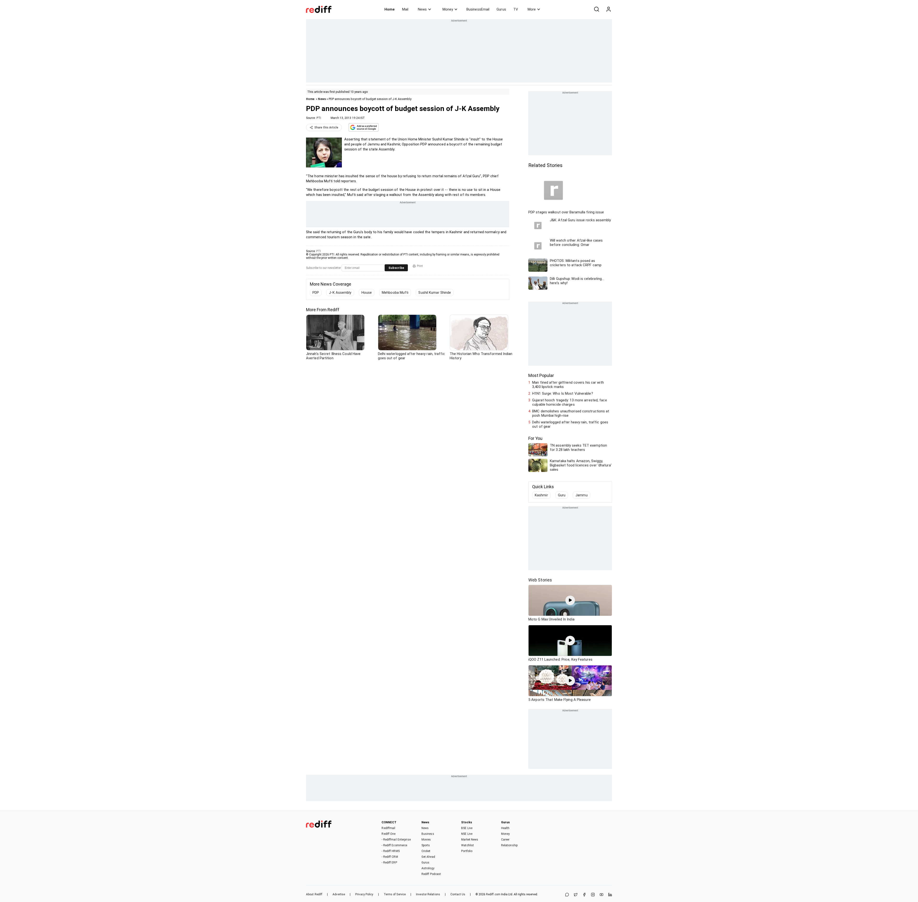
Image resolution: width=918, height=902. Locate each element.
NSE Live (466, 834)
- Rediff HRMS (390, 851)
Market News (469, 839)
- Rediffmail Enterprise (396, 839)
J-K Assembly (340, 292)
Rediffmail (388, 828)
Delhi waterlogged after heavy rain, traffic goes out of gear (570, 424)
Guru (561, 495)
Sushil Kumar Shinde (434, 292)
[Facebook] (584, 895)
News (422, 9)
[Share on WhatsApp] (567, 895)
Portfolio (466, 851)
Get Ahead (428, 856)
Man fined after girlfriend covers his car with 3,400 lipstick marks (568, 384)
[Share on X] (576, 895)
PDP (315, 292)
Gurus (501, 9)
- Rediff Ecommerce (394, 845)
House (366, 292)
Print (420, 266)
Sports (425, 845)
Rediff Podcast (431, 874)
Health (505, 828)
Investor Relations (428, 894)
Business (427, 834)
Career (505, 839)
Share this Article (326, 127)
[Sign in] (608, 9)
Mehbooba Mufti (395, 292)
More (532, 9)
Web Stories (540, 579)
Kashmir (541, 495)
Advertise (339, 894)
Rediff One (388, 834)
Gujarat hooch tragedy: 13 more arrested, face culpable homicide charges (569, 402)
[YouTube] (601, 895)
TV (515, 9)
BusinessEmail (477, 9)
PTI (319, 118)
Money (448, 9)
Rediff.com (493, 894)
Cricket (426, 851)
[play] (570, 600)
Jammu (581, 495)
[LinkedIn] (610, 895)
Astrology (427, 868)
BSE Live (466, 828)
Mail (405, 9)
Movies (426, 839)
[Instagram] (593, 895)
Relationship (509, 845)
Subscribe (396, 268)
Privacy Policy (364, 894)
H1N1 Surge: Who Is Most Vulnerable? (562, 393)
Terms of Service (395, 894)
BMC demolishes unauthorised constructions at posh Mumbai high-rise (570, 413)
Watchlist (467, 845)
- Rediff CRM (390, 856)
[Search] (596, 9)
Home (389, 9)
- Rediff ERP (389, 862)
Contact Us (457, 894)
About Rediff (314, 894)
